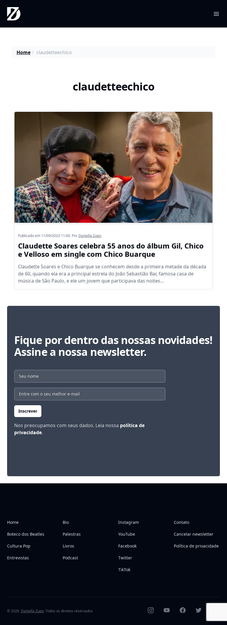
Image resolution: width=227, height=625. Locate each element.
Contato (181, 522)
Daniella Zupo (89, 235)
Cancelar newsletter (193, 534)
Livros (68, 546)
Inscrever (27, 411)
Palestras (72, 534)
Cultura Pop (18, 546)
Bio (66, 522)
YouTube (126, 534)
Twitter (125, 558)
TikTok (124, 569)
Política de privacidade (196, 546)
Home (23, 52)
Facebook (127, 546)
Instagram (128, 522)
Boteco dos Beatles (25, 534)
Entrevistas (18, 558)
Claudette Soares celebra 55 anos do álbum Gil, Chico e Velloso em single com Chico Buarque (111, 250)
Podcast (70, 558)
